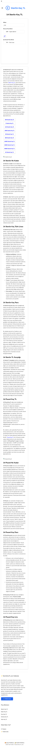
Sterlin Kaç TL (4, 709)
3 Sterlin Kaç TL (9, 123)
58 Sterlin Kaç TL (9, 134)
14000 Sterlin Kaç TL (9, 141)
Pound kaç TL (10, 437)
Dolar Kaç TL (4, 711)
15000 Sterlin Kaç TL (9, 145)
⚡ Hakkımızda (7, 699)
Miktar (4, 22)
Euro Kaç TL (4, 714)
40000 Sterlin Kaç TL (9, 148)
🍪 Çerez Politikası (9, 742)
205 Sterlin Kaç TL (9, 119)
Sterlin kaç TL (11, 82)
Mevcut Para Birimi (7, 28)
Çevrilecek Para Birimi (8, 39)
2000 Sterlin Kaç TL (9, 130)
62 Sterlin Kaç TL (9, 152)
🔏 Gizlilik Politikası (19, 742)
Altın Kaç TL (4, 719)
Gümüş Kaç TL (4, 717)
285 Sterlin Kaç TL (9, 138)
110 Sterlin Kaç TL (9, 127)
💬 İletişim (3, 729)
